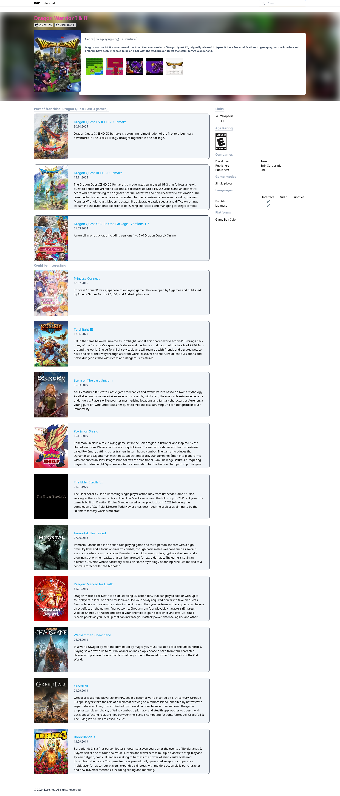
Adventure (129, 39)
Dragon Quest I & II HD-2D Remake (100, 122)
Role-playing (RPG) (107, 39)
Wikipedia (224, 116)
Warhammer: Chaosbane (92, 635)
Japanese (221, 205)
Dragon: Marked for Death (93, 584)
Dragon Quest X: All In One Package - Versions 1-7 (111, 224)
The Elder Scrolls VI (88, 482)
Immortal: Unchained (90, 533)
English (220, 201)
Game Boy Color (226, 219)
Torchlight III (83, 329)
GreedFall (81, 686)
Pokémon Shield (86, 431)
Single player (224, 183)
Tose (264, 161)
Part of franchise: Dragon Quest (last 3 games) (70, 109)
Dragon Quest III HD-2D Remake (98, 173)
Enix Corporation (272, 166)
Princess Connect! (87, 278)
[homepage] (37, 3)
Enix (263, 170)
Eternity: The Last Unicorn (93, 380)
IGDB (223, 121)
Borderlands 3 (84, 737)
